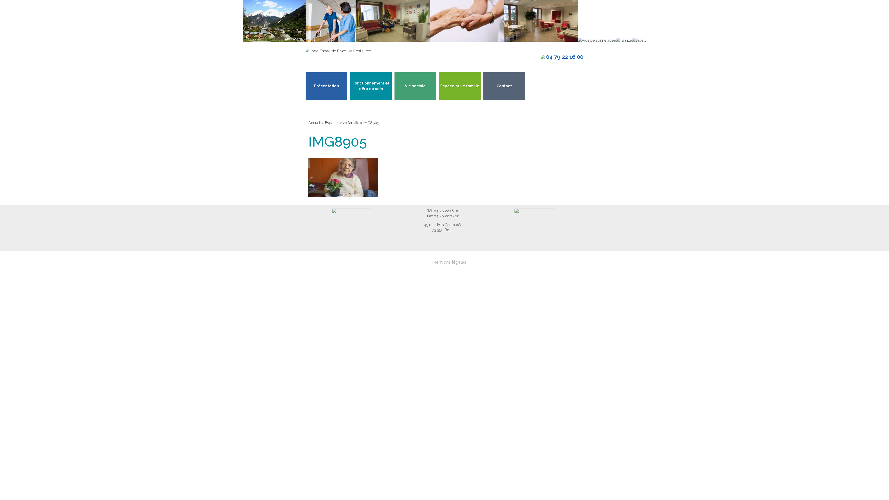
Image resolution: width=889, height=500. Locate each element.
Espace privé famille (459, 86)
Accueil (314, 123)
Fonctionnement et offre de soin (371, 86)
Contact (504, 86)
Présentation (326, 86)
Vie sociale (415, 86)
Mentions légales (449, 262)
